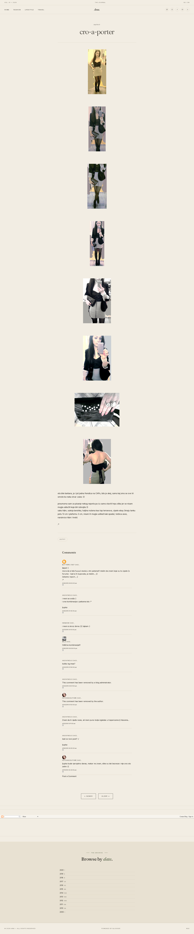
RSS (188, 928)
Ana (97, 9)
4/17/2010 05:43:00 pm (69, 770)
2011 (63, 904)
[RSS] (188, 9)
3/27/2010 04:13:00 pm (69, 629)
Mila (64, 642)
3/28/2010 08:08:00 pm (69, 648)
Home (6, 9)
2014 (63, 893)
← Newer (88, 796)
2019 (62, 874)
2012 (63, 900)
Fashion (17, 9)
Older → (106, 796)
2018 (62, 878)
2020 (62, 870)
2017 (63, 881)
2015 (63, 889)
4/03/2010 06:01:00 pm (69, 686)
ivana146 (66, 623)
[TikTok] (177, 9)
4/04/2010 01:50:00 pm (69, 704)
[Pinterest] (172, 9)
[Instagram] (167, 9)
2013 (63, 897)
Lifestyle (29, 9)
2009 (62, 912)
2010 (63, 908)
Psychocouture (69, 698)
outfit (97, 24)
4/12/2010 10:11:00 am (68, 723)
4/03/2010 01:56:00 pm (69, 667)
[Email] (182, 9)
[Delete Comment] (97, 585)
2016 (63, 885)
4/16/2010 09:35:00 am (69, 748)
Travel (41, 9)
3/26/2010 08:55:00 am (69, 583)
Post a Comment (69, 776)
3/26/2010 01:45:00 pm (69, 611)
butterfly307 (68, 565)
